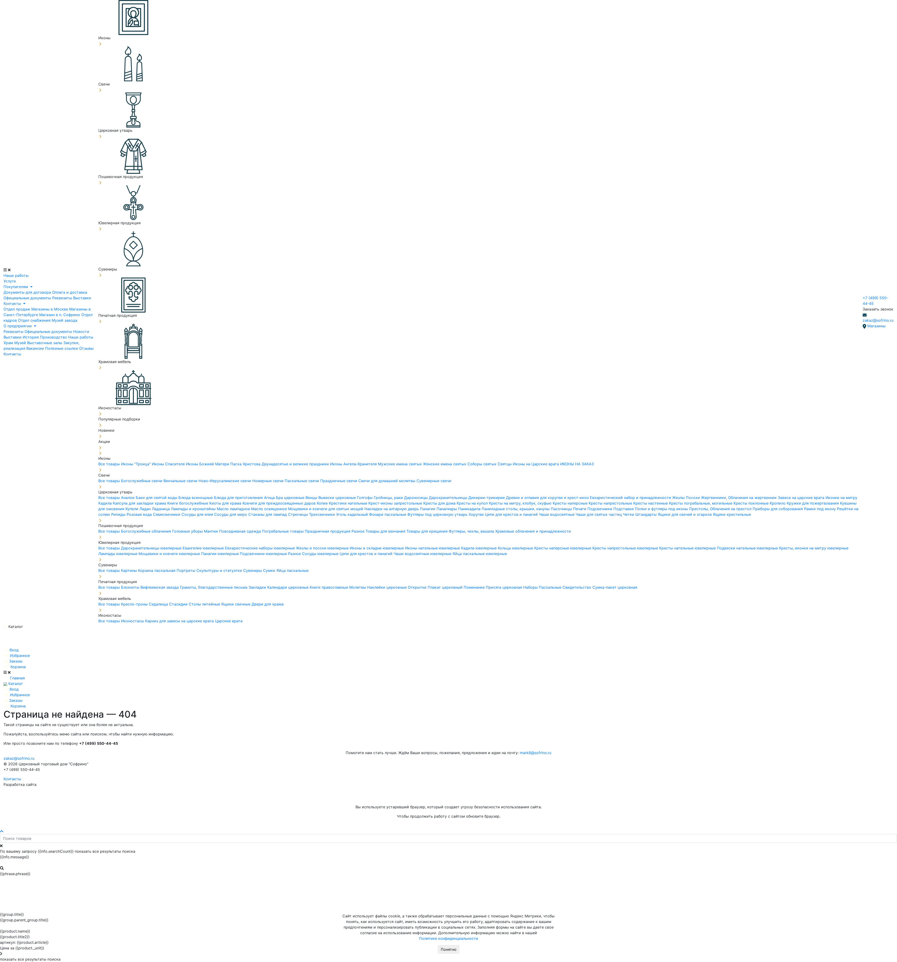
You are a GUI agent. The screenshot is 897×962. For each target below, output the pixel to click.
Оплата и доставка (69, 292)
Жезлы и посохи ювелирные (323, 548)
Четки (629, 514)
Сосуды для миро (231, 514)
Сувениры (253, 570)
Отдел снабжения (35, 320)
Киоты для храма (225, 503)
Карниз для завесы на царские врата (180, 621)
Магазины (876, 326)
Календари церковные (288, 587)
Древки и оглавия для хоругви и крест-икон (548, 497)
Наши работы (16, 275)
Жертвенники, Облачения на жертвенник (739, 497)
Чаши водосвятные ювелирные (423, 553)
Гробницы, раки (389, 497)
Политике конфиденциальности (448, 938)
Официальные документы (28, 298)
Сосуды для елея (198, 514)
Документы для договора (28, 292)
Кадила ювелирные (479, 548)
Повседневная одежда (240, 531)
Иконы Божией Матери (208, 464)
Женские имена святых (445, 464)
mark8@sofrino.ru (535, 752)
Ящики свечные (236, 604)
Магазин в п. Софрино (60, 314)
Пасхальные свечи (302, 480)
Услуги (10, 281)
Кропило (778, 503)
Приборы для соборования (778, 508)
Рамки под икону (820, 508)
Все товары (109, 464)
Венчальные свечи (181, 480)
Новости (81, 331)
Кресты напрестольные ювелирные (625, 548)
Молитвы (358, 587)
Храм (9, 342)
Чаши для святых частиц (599, 514)
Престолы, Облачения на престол (721, 508)
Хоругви (477, 514)
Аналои (128, 497)
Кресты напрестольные (611, 503)
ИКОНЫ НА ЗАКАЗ (577, 464)
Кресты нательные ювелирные (688, 548)
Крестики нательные (348, 503)
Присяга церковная (504, 587)
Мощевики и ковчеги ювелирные (170, 553)
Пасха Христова (246, 464)
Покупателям (16, 286)
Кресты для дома (440, 503)
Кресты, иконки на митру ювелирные (813, 548)
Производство (54, 337)
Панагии (428, 508)
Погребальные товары (283, 531)
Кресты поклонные (751, 503)
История (31, 337)
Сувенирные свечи (433, 480)
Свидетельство (577, 587)
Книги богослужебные (188, 503)
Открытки (418, 587)
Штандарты (646, 514)
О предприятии (18, 326)
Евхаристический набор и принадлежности (631, 497)
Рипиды (119, 514)
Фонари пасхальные (388, 514)
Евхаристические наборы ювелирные (260, 548)
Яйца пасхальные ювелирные (479, 553)
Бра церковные (291, 497)
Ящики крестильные (732, 514)
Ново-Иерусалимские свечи (225, 480)
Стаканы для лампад (268, 514)
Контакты (13, 303)
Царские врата (228, 621)
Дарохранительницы (448, 497)
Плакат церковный (446, 587)
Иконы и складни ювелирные (377, 548)
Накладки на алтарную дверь (392, 508)
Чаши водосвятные (557, 514)
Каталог (15, 626)
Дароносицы (416, 497)
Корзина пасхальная (157, 570)
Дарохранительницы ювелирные (152, 548)
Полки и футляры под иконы (662, 508)
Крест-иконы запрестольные (395, 503)
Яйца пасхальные (292, 570)
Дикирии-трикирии (487, 497)
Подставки (624, 508)
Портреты (186, 570)
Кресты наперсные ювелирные (563, 548)
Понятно (448, 949)
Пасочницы (562, 508)
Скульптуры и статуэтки (219, 570)
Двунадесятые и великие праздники (296, 464)
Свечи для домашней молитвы (387, 480)
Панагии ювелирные (220, 553)
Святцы (505, 464)
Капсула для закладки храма (140, 503)
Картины (129, 570)
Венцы (312, 497)
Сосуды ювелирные (321, 553)
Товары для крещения (427, 531)
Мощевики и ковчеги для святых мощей (326, 508)
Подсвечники (600, 508)
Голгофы (365, 497)
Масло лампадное (234, 508)
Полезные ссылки (62, 348)
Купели (132, 508)
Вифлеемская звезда (160, 587)
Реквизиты (62, 298)
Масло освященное (269, 508)
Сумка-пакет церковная (614, 587)
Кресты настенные (651, 503)
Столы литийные (205, 604)
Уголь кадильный (352, 514)
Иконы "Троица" (136, 464)
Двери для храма (268, 604)
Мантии (211, 531)
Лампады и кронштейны (194, 508)
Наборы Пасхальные (542, 587)
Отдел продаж (17, 309)
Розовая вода (140, 514)
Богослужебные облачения (146, 531)
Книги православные (329, 587)
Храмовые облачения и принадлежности (533, 531)
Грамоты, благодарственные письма (214, 587)
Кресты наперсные (571, 503)
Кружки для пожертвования (813, 503)
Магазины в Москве (50, 309)
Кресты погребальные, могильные (701, 503)
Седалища (159, 604)
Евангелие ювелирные (204, 548)
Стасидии (179, 604)
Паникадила (470, 508)
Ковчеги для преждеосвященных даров (279, 503)
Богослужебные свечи (142, 480)
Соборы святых (482, 464)
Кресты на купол (473, 503)
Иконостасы (133, 621)
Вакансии (35, 348)
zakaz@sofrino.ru (878, 320)
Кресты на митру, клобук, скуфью (521, 503)
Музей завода (64, 320)
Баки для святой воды (157, 497)
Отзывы (86, 348)
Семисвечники (167, 514)
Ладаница (161, 508)
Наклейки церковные (387, 587)
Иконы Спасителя (169, 464)
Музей (20, 342)
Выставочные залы (45, 342)
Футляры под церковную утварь (438, 514)
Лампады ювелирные (118, 553)
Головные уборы (188, 531)
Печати (580, 508)
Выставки (82, 298)
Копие (323, 503)
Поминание (475, 587)
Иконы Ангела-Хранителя (354, 464)
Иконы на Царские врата (536, 464)
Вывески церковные (337, 497)
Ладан (145, 508)
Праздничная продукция (328, 531)
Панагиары (447, 508)
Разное (359, 531)
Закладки (258, 587)
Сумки (269, 570)
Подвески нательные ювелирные (748, 548)
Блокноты (130, 587)
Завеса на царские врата (802, 497)
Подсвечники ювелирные (264, 553)
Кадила (105, 503)
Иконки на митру (841, 497)
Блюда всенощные (196, 497)
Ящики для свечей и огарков (685, 514)
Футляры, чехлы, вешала (472, 531)
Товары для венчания (386, 531)
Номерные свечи (268, 480)
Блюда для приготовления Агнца (245, 497)
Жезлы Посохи (686, 497)
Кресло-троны (135, 604)
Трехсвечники (322, 514)
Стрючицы (298, 514)
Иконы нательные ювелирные (433, 548)
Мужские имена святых (400, 464)
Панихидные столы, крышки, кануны (516, 508)
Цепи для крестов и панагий (512, 514)
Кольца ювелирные (516, 548)
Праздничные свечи (339, 480)
